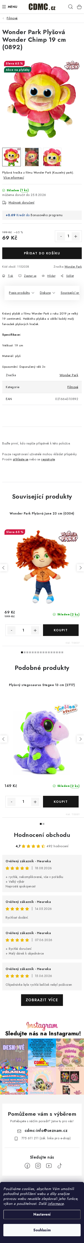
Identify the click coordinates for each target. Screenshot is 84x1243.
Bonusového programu (47, 215)
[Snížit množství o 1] (61, 236)
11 (51, 652)
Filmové (72, 387)
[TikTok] (59, 1165)
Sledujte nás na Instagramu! (43, 1033)
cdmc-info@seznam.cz (46, 1130)
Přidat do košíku (42, 253)
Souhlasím (42, 1230)
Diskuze (45, 292)
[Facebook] (27, 1165)
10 (49, 652)
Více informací (13, 177)
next (80, 567)
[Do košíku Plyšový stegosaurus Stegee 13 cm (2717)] (61, 801)
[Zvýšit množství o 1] (76, 236)
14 (59, 652)
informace (56, 1203)
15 (62, 652)
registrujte (48, 459)
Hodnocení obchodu (42, 835)
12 (54, 652)
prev (3, 567)
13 (57, 652)
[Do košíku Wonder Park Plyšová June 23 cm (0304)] (61, 630)
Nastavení (42, 1214)
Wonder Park (73, 266)
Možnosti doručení (21, 202)
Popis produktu (19, 292)
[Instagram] (38, 1165)
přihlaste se (20, 459)
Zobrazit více (42, 1000)
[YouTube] (49, 1165)
